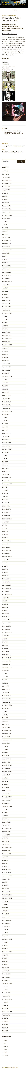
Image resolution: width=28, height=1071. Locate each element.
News (5, 1040)
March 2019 (5, 392)
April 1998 (5, 1005)
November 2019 (6, 370)
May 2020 (5, 354)
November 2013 (6, 588)
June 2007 (5, 809)
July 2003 (5, 901)
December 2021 (6, 307)
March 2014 (5, 575)
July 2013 (4, 601)
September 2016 (7, 484)
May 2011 (4, 680)
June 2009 (5, 749)
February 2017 (6, 471)
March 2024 (5, 234)
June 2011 (5, 676)
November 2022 (6, 275)
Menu (14, 10)
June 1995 (5, 1021)
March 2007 (5, 819)
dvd (6, 130)
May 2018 (5, 424)
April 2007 (5, 816)
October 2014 (6, 553)
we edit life (8, 135)
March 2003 (5, 914)
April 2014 (5, 572)
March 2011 (5, 686)
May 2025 (5, 196)
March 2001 (5, 948)
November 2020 (6, 338)
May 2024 (5, 228)
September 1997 (7, 1012)
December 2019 (6, 367)
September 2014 (7, 556)
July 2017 (4, 455)
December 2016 (6, 477)
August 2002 (6, 926)
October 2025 (6, 186)
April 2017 (5, 465)
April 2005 (5, 866)
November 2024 (6, 212)
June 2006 (5, 838)
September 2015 (7, 518)
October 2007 (6, 803)
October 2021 (6, 310)
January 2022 (6, 303)
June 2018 (5, 420)
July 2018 (4, 417)
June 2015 (5, 528)
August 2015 (5, 522)
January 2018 (6, 436)
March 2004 (5, 888)
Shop (5, 1049)
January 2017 (5, 474)
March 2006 (5, 841)
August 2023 (6, 253)
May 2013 (5, 607)
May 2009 (5, 752)
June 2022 (5, 288)
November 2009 (6, 733)
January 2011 (5, 692)
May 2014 (5, 569)
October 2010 (6, 702)
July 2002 (5, 929)
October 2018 (6, 408)
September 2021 (7, 313)
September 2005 (7, 854)
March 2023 (5, 262)
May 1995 (5, 1024)
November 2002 (6, 920)
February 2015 (6, 541)
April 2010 (5, 721)
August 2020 (6, 348)
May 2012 (5, 645)
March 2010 (5, 724)
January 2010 (6, 727)
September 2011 (6, 667)
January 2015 (6, 544)
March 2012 (5, 651)
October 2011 (6, 664)
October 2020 (6, 341)
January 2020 (6, 364)
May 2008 (5, 781)
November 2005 (6, 847)
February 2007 (6, 822)
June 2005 (5, 860)
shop (6, 128)
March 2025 (5, 202)
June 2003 (5, 904)
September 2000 (7, 952)
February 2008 (6, 790)
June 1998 (5, 1002)
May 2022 (5, 291)
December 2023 (6, 240)
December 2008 (6, 765)
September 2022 (7, 281)
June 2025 (5, 193)
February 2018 (6, 433)
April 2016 (5, 496)
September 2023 (7, 250)
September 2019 (7, 376)
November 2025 (6, 183)
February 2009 (6, 759)
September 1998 (7, 999)
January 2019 (6, 398)
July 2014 (4, 563)
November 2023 (6, 243)
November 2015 (6, 512)
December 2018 (6, 401)
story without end (17, 133)
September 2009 (7, 740)
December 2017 (6, 439)
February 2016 (6, 503)
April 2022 (5, 294)
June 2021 (5, 319)
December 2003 (6, 895)
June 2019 (5, 383)
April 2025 (5, 199)
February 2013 (6, 616)
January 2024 (6, 237)
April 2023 (5, 259)
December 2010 (6, 696)
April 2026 (5, 171)
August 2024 (6, 218)
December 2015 (6, 509)
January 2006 (6, 844)
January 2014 (6, 582)
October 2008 (6, 768)
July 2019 (4, 379)
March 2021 (5, 329)
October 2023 (6, 247)
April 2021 (5, 326)
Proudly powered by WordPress (10, 1067)
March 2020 (5, 360)
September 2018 (7, 411)
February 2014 (6, 579)
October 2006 (6, 831)
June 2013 (5, 604)
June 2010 (5, 714)
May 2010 (5, 718)
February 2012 (6, 654)
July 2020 (5, 351)
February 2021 (6, 332)
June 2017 (5, 458)
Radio (5, 1052)
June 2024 (5, 224)
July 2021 (4, 316)
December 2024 (6, 209)
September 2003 (7, 898)
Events (6, 1046)
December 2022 (6, 272)
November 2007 (6, 800)
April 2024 (5, 231)
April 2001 (5, 945)
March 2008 (5, 787)
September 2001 (7, 939)
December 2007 (6, 797)
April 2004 (5, 885)
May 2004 (5, 882)
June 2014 (5, 566)
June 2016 (5, 490)
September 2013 (7, 594)
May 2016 (5, 493)
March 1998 (5, 1008)
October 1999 (6, 980)
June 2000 (5, 958)
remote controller (13, 130)
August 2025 (6, 190)
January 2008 (6, 793)
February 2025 (6, 205)
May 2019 (5, 386)
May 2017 (5, 462)
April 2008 (5, 784)
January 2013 (6, 620)
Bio (5, 1043)
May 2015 (5, 531)
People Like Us (11, 2)
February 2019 (6, 395)
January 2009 (6, 762)
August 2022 (5, 285)
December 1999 (6, 974)
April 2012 (5, 648)
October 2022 (6, 278)
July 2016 (4, 487)
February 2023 (6, 266)
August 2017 (5, 452)
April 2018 (5, 427)
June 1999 (5, 990)
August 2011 (5, 670)
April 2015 (5, 534)
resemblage (8, 132)
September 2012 (7, 632)
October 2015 (6, 515)
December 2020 (6, 335)
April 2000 (5, 964)
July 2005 (5, 857)
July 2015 (4, 525)
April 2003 (5, 910)
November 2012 (6, 626)
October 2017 (6, 446)
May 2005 (5, 863)
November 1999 (6, 977)
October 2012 (6, 629)
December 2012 (6, 623)
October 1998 (6, 996)
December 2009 (6, 730)
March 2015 (5, 537)
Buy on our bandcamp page (9, 34)
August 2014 (5, 560)
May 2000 (5, 961)
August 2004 (6, 879)
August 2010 (5, 708)
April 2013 (5, 610)
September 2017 (7, 449)
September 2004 (7, 876)
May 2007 (5, 812)
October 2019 (6, 373)
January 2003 (6, 917)
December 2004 (6, 873)
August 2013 (5, 597)
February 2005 (6, 869)
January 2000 (6, 970)
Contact (6, 1055)
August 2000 (6, 955)
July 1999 (5, 986)
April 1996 (5, 1018)
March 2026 (5, 174)
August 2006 (6, 835)
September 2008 (7, 771)
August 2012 (5, 635)
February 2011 (6, 689)
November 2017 (6, 443)
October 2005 (6, 850)
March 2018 (5, 430)
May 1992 (5, 1031)
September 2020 (7, 345)
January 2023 (6, 269)
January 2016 (6, 506)
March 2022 (5, 297)
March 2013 (5, 613)
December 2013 (6, 585)
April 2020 (5, 357)
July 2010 (4, 711)
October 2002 (6, 923)
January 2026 (6, 177)
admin (14, 15)
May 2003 (5, 907)
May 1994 (5, 1027)
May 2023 (5, 256)
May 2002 (5, 936)
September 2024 (7, 215)
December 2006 (6, 828)
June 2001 (5, 942)
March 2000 (5, 967)
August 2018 (5, 414)
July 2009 (5, 746)
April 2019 (5, 389)
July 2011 (4, 673)
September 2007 (7, 806)
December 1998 (6, 993)
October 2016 (6, 480)
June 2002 (5, 933)
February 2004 (6, 891)
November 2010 (6, 699)
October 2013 (6, 591)
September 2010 (7, 705)
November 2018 (6, 405)
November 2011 (6, 661)
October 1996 (6, 1015)
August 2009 (6, 743)
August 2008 (6, 775)
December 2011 (6, 658)
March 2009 (5, 756)
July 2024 (5, 221)
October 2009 (6, 737)
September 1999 (7, 983)
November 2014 (6, 550)
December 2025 (6, 180)
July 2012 (4, 639)
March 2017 (5, 468)
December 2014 (6, 547)
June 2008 (5, 778)
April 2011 (5, 683)
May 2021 (5, 322)
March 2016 (5, 500)
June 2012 (5, 642)
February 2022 (6, 300)
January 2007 (6, 825)
